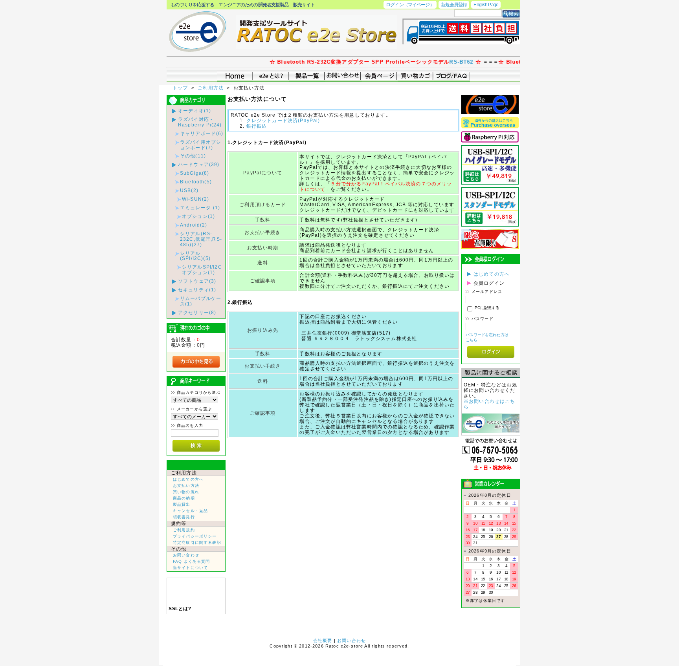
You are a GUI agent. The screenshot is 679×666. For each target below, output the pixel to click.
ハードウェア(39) (199, 164)
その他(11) (193, 155)
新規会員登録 (454, 4)
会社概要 (322, 640)
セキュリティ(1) (197, 289)
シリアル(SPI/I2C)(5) (195, 256)
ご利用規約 (184, 530)
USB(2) (189, 190)
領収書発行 (184, 517)
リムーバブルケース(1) (200, 301)
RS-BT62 (449, 62)
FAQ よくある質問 (191, 561)
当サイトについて (190, 567)
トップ (181, 87)
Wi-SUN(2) (195, 198)
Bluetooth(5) (196, 181)
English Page (485, 4)
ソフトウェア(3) (197, 281)
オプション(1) (198, 216)
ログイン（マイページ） (410, 4)
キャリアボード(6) (202, 133)
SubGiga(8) (194, 173)
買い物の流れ (186, 492)
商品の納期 (184, 498)
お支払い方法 (186, 485)
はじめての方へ (188, 479)
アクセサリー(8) (197, 312)
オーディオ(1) (194, 110)
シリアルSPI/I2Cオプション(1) (202, 269)
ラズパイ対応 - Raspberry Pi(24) (200, 122)
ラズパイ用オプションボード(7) (200, 144)
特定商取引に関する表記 (197, 542)
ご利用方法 (211, 87)
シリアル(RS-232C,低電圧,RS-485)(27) (201, 239)
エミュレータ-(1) (200, 207)
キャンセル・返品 (190, 511)
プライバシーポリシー (195, 536)
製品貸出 (182, 504)
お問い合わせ (186, 555)
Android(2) (193, 224)
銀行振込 (256, 125)
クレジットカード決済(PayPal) (283, 120)
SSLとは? (180, 608)
